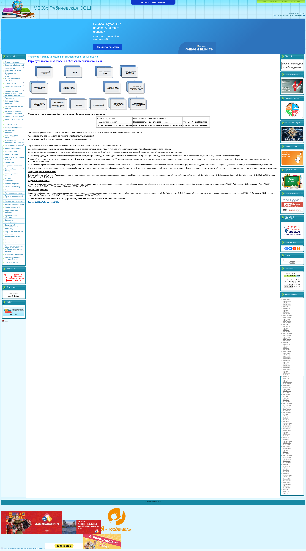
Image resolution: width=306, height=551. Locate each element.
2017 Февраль (287, 322)
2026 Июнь (286, 491)
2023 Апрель (286, 434)
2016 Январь (286, 303)
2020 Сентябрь (287, 382)
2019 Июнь (286, 362)
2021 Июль (286, 400)
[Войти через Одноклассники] (298, 248)
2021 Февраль (287, 391)
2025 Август (286, 473)
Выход (293, 1)
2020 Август (286, 380)
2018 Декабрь (287, 355)
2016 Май (285, 310)
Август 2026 (289, 273)
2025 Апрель (286, 466)
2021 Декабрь (287, 409)
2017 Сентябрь (287, 333)
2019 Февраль (287, 358)
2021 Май (285, 396)
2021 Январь (286, 389)
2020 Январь (286, 369)
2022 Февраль (287, 412)
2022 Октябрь (287, 425)
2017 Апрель (286, 326)
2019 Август (286, 365)
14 (294, 282)
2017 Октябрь (287, 335)
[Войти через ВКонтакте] (290, 248)
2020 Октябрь (287, 383)
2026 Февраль (287, 484)
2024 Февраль (287, 448)
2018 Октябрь (287, 351)
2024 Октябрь (287, 457)
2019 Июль (286, 364)
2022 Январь (286, 410)
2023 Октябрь (287, 443)
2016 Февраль (287, 304)
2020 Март (286, 371)
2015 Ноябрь (286, 299)
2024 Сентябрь (287, 455)
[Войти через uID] (286, 248)
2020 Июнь (286, 376)
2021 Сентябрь (287, 403)
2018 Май (285, 346)
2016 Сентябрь (287, 315)
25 (287, 286)
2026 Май (285, 489)
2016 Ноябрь (286, 319)
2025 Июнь (286, 470)
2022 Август (286, 421)
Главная (264, 1)
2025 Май (285, 468)
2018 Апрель (286, 344)
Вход (298, 1)
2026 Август (286, 493)
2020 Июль (286, 378)
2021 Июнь (286, 398)
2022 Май (285, 417)
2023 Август (286, 439)
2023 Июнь (286, 437)
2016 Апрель (286, 308)
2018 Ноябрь (286, 353)
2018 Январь (286, 340)
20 (292, 284)
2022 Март (286, 414)
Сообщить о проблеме (107, 47)
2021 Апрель (286, 394)
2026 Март (286, 486)
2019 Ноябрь (286, 367)
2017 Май (285, 328)
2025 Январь (286, 461)
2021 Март (286, 392)
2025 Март (286, 464)
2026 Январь (286, 482)
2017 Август (286, 331)
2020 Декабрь (287, 387)
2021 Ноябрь (286, 407)
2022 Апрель (286, 416)
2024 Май (285, 452)
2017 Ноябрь (286, 337)
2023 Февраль (287, 430)
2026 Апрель (286, 487)
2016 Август (286, 313)
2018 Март (286, 342)
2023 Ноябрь (286, 444)
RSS (303, 15)
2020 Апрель (286, 373)
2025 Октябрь (287, 477)
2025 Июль (286, 471)
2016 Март (286, 306)
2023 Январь (286, 428)
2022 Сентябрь (287, 423)
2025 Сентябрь (287, 475)
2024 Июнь (286, 453)
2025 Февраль (287, 462)
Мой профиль (273, 1)
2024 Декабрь (287, 459)
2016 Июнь (286, 312)
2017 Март (286, 324)
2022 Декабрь (287, 426)
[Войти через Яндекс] (294, 248)
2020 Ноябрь (286, 385)
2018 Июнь (286, 348)
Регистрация (284, 1)
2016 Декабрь (287, 321)
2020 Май (285, 374)
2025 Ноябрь (286, 478)
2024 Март (286, 450)
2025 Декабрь (287, 480)
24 (285, 286)
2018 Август (286, 349)
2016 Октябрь (287, 317)
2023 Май (285, 435)
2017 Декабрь (287, 339)
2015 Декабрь (287, 301)
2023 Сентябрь (287, 441)
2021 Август (286, 401)
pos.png (6, 321)
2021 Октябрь (287, 405)
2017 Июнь (286, 330)
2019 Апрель (286, 360)
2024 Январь (286, 446)
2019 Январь (286, 356)
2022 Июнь (286, 419)
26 (290, 286)
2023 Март (286, 432)
